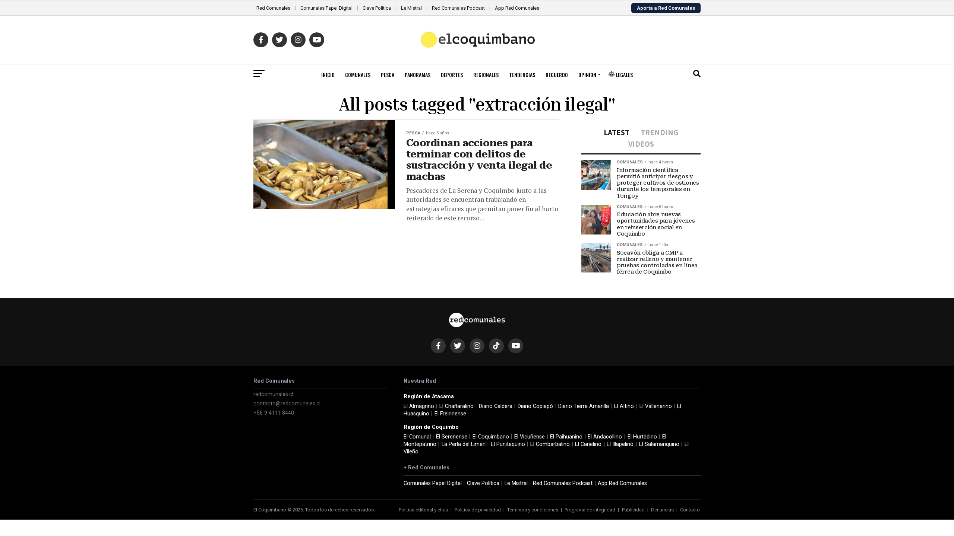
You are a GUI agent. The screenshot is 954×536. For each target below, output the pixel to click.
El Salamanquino (659, 444)
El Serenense (451, 437)
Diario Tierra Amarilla (583, 406)
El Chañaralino (456, 406)
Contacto (690, 510)
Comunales (357, 75)
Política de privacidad (478, 510)
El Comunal (417, 437)
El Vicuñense (529, 437)
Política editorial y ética (423, 510)
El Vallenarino (655, 406)
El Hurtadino (642, 437)
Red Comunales (273, 8)
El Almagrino (419, 406)
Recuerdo (557, 75)
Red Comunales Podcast (458, 8)
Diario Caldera (495, 406)
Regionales (486, 75)
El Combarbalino (550, 444)
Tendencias (522, 75)
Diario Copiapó (535, 406)
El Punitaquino (508, 444)
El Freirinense (450, 414)
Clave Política (377, 8)
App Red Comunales (517, 8)
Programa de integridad (590, 510)
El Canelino (588, 444)
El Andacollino (605, 437)
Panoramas (417, 75)
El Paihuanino (566, 437)
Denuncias (662, 510)
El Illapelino (620, 444)
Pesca (387, 75)
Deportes (452, 75)
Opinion (587, 75)
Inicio (328, 75)
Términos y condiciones (532, 510)
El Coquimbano (491, 437)
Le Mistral (411, 8)
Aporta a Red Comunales (666, 8)
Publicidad (633, 510)
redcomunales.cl (273, 394)
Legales (624, 75)
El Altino (624, 406)
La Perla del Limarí (464, 444)
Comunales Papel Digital (326, 8)
